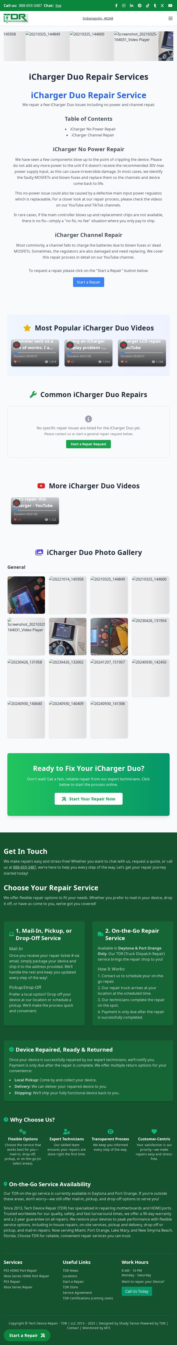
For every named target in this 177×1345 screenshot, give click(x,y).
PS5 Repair (12, 1281)
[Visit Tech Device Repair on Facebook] (116, 5)
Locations (70, 1276)
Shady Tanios (129, 1323)
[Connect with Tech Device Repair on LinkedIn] (131, 5)
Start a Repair (88, 282)
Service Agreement (77, 1292)
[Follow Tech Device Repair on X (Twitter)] (162, 5)
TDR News (70, 1270)
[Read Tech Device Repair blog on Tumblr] (155, 5)
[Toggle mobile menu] (170, 18)
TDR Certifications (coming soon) (88, 1298)
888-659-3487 (30, 5)
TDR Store (70, 1287)
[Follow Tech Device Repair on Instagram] (123, 5)
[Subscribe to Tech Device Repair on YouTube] (170, 5)
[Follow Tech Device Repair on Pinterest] (139, 5)
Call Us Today (136, 1291)
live (58, 5)
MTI (107, 1328)
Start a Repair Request (88, 444)
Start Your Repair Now (91, 799)
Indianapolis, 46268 (98, 18)
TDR (162, 1323)
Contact (73, 1328)
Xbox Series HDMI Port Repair (26, 1276)
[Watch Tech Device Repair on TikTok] (147, 5)
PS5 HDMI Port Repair (20, 1270)
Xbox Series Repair (18, 1287)
